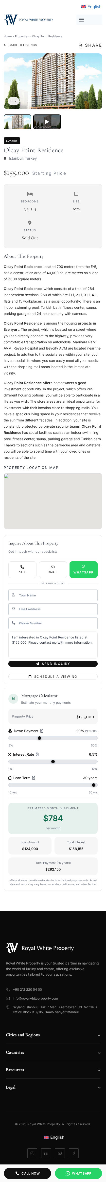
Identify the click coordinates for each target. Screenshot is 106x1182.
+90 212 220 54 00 (27, 989)
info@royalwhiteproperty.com (35, 998)
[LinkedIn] (46, 1153)
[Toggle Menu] (89, 20)
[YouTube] (60, 1153)
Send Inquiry (56, 664)
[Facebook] (74, 1153)
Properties (22, 36)
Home (8, 36)
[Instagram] (32, 1153)
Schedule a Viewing (56, 677)
